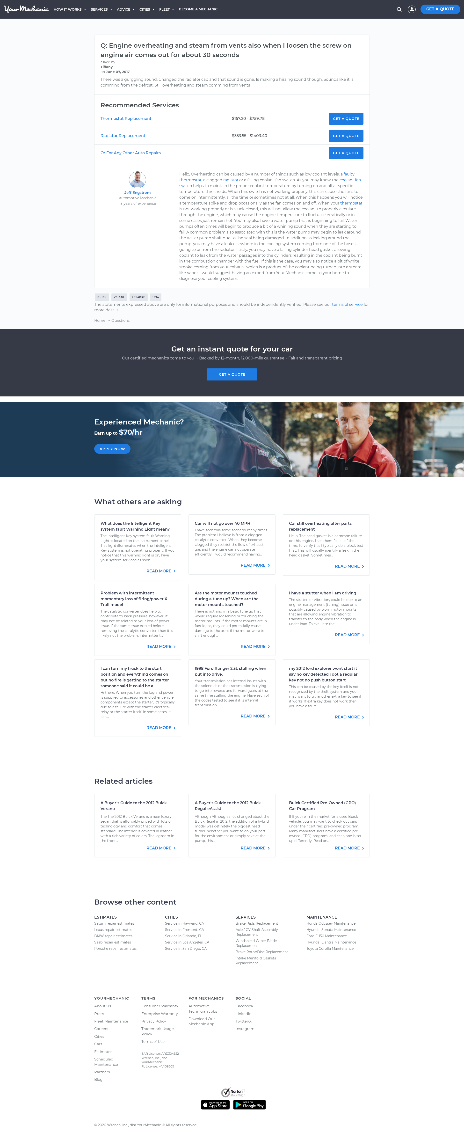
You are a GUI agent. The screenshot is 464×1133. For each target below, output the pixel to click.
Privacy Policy (153, 1021)
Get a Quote (346, 119)
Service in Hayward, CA (184, 923)
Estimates (103, 1051)
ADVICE (123, 9)
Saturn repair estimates (114, 923)
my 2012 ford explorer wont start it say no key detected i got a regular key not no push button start (323, 674)
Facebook (244, 1006)
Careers (101, 1028)
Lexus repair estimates (113, 930)
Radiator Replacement (123, 135)
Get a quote (232, 374)
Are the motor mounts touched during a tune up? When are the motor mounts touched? (227, 599)
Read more (159, 571)
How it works (68, 9)
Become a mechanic (198, 9)
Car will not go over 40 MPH (222, 523)
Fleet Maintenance (111, 1021)
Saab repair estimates (112, 942)
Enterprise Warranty (159, 1013)
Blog (98, 1079)
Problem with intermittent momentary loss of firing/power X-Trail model (135, 599)
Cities (144, 9)
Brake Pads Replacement (257, 923)
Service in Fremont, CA (184, 930)
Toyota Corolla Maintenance (330, 948)
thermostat (351, 203)
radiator (230, 180)
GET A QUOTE (440, 9)
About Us (102, 1006)
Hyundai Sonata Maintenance (331, 930)
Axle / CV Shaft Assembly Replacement (257, 932)
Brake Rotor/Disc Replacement (262, 952)
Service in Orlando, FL (183, 936)
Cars (98, 1044)
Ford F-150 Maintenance (326, 936)
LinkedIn (244, 1013)
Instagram (245, 1028)
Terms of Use (153, 1041)
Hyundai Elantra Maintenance (331, 942)
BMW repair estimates (113, 936)
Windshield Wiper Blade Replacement (256, 943)
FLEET (164, 9)
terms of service (347, 304)
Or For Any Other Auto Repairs (131, 153)
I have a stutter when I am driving (322, 593)
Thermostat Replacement (126, 118)
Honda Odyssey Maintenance (330, 923)
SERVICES (99, 9)
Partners (102, 1072)
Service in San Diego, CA (186, 948)
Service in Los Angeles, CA (187, 942)
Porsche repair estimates (115, 948)
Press (99, 1013)
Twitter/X (244, 1021)
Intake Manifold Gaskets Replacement (256, 960)
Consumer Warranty (159, 1006)
